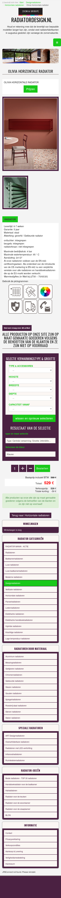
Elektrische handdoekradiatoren (19, 620)
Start (21, 2)
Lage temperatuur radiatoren (17, 638)
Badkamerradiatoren (14, 558)
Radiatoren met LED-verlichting (18, 748)
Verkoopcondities (12, 845)
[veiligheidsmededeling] (15, 306)
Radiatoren (10, 552)
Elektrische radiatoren (14, 613)
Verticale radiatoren (13, 589)
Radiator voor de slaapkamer (17, 809)
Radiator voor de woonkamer (17, 802)
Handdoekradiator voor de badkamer (21, 784)
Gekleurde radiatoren (14, 681)
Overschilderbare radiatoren (17, 741)
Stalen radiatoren (12, 717)
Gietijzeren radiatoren (14, 668)
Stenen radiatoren (13, 711)
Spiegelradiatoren (13, 699)
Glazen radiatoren (13, 687)
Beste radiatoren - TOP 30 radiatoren (21, 778)
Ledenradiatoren (12, 607)
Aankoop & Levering (14, 851)
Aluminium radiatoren (14, 656)
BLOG (8, 815)
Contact (8, 833)
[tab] (10, 219)
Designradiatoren (33, 2)
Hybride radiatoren (13, 626)
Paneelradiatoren (12, 601)
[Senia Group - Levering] (30, 306)
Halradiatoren (11, 790)
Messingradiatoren (13, 662)
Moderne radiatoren (13, 577)
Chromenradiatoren (13, 674)
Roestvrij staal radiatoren (16, 705)
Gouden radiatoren (13, 693)
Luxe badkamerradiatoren (16, 570)
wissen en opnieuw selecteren (34, 418)
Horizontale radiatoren (14, 5)
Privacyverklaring (12, 839)
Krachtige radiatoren (14, 632)
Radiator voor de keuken (15, 796)
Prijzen (30, 89)
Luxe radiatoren (12, 564)
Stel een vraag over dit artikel (17, 327)
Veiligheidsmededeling (15, 857)
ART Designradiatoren (15, 735)
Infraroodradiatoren (13, 754)
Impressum (10, 863)
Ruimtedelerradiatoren (15, 760)
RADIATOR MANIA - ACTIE (16, 546)
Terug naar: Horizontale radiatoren (30, 515)
